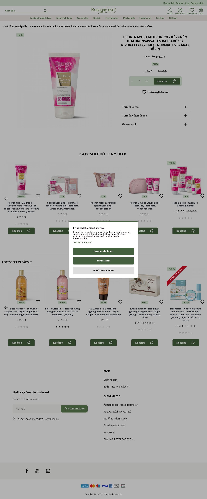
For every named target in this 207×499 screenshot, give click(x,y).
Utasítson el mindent (103, 270)
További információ (82, 242)
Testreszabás (103, 260)
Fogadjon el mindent (103, 251)
